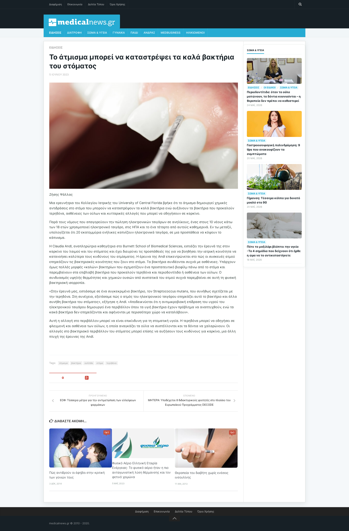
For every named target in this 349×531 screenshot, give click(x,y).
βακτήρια (76, 363)
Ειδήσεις (55, 32)
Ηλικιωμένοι (195, 32)
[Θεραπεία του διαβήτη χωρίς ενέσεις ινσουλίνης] (206, 448)
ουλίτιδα (89, 363)
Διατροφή (74, 32)
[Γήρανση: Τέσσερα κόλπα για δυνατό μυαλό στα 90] (274, 177)
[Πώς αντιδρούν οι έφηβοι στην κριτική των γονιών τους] (80, 448)
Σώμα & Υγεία (97, 32)
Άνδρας (149, 32)
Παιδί (134, 32)
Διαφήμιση (55, 4)
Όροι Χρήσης (117, 4)
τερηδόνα (112, 363)
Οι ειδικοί (270, 87)
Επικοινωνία (74, 4)
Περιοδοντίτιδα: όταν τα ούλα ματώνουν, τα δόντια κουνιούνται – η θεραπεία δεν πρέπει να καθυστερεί (274, 96)
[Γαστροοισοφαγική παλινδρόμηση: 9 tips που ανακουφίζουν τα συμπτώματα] (274, 124)
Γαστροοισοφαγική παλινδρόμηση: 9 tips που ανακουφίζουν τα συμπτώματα (273, 149)
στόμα (100, 363)
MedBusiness (170, 32)
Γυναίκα (119, 32)
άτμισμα (63, 363)
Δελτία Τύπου (96, 4)
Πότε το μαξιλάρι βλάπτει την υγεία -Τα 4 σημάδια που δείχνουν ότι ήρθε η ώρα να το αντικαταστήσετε (274, 251)
